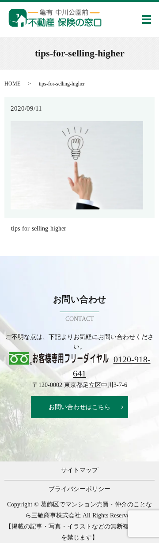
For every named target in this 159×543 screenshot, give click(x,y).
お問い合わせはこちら (79, 407)
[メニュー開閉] (146, 19)
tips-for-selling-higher (38, 228)
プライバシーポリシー (79, 489)
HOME (12, 84)
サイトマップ (79, 470)
